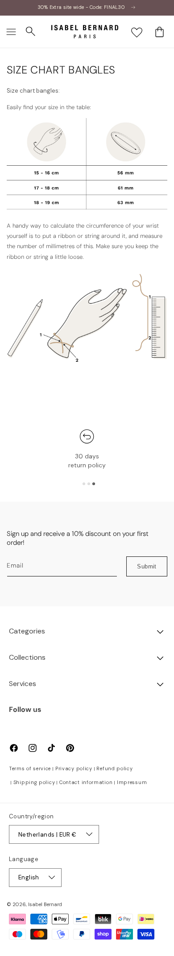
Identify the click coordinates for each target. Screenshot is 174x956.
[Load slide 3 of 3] (93, 484)
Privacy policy (73, 768)
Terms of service (30, 768)
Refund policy (114, 768)
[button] (11, 31)
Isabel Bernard (45, 904)
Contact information (85, 782)
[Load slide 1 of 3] (84, 484)
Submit (146, 566)
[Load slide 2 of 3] (88, 484)
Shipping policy (34, 782)
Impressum (132, 782)
